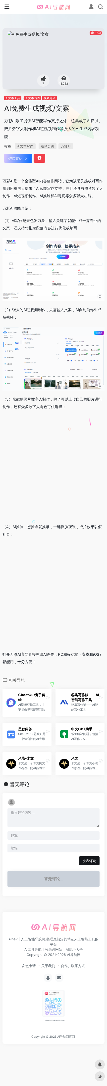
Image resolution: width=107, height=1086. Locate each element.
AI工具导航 (33, 949)
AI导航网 (74, 954)
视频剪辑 (49, 98)
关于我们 (48, 966)
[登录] (91, 7)
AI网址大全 (74, 949)
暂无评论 (20, 784)
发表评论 (89, 861)
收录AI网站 (53, 949)
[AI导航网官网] (53, 7)
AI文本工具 (12, 98)
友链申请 (29, 966)
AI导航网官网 (66, 1036)
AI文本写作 (32, 98)
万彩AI (65, 146)
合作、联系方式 (73, 966)
